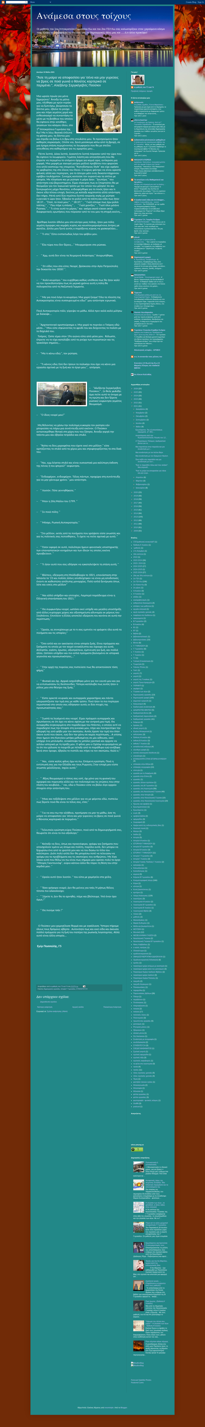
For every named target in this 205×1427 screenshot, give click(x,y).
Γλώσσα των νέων (140, 692)
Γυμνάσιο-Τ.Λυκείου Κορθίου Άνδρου (149, 330)
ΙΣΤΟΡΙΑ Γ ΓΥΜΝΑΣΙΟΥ (142, 853)
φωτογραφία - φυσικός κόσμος (145, 1100)
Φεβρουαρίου (141, 484)
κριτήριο (136, 892)
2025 (136, 392)
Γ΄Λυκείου (137, 655)
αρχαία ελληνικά (139, 609)
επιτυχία (136, 770)
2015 (136, 510)
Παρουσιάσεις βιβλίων (142, 993)
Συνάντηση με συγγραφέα (143, 1039)
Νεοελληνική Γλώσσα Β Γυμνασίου (147, 941)
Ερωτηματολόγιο (140, 807)
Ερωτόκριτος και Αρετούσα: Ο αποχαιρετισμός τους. (157, 1244)
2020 (136, 492)
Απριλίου (140, 477)
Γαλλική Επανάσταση (141, 661)
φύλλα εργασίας (139, 1094)
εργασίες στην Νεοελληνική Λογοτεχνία (148, 801)
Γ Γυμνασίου (138, 649)
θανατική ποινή (139, 828)
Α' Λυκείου (137, 594)
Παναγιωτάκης (139, 987)
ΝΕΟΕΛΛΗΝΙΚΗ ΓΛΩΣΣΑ (143, 935)
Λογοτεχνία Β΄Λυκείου (142, 908)
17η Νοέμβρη (138, 551)
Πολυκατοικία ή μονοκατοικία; (152, 1163)
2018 (136, 499)
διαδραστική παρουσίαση (143, 716)
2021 (136, 406)
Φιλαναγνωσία (139, 1085)
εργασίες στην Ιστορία (142, 795)
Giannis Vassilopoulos (143, 312)
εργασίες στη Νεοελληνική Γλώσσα (147, 792)
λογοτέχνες (137, 899)
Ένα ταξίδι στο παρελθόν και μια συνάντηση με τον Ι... (148, 460)
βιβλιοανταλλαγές (140, 637)
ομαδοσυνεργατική (140, 954)
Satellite (142, 1380)
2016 (136, 506)
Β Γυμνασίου (138, 621)
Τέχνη (135, 1079)
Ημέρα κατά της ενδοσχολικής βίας (147, 825)
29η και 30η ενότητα (141, 576)
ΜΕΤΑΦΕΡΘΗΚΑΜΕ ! (142, 222)
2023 (136, 399)
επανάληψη (138, 756)
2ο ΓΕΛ (136, 579)
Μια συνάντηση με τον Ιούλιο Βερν (149, 452)
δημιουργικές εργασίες (52, 989)
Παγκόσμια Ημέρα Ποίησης (144, 978)
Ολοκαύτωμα (138, 951)
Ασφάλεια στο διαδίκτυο (142, 615)
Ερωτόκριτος (138, 810)
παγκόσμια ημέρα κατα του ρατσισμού (148, 969)
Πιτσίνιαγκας (138, 1003)
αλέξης (136, 597)
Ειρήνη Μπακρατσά (141, 731)
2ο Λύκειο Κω (138, 585)
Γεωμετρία (137, 664)
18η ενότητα (138, 554)
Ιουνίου (139, 423)
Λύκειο (136, 914)
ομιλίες (136, 963)
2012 (136, 520)
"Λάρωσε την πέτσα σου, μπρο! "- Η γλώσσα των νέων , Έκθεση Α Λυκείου (157, 1323)
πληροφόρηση (139, 1006)
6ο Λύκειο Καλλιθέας (142, 374)
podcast (136, 1107)
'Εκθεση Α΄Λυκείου (140, 545)
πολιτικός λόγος (139, 1015)
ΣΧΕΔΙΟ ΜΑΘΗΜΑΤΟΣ (142, 1048)
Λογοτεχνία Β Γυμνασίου (143, 905)
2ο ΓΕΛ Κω (137, 582)
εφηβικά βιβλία (139, 816)
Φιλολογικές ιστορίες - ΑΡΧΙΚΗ (147, 350)
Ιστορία (136, 837)
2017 (136, 503)
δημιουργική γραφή (142, 257)
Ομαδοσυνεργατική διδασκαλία (145, 960)
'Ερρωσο (138, 293)
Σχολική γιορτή (139, 1052)
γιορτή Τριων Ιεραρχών (142, 682)
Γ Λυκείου (137, 652)
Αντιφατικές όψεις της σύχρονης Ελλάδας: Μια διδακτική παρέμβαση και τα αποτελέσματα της (157, 1183)
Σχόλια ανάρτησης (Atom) (57, 1011)
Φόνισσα (136, 1091)
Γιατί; (135, 670)
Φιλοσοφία (137, 1088)
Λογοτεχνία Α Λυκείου (141, 902)
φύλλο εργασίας (139, 1097)
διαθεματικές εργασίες (142, 719)
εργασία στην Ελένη (141, 776)
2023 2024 (137, 560)
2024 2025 (137, 566)
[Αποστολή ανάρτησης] (84, 986)
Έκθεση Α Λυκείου (140, 737)
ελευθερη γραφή (139, 750)
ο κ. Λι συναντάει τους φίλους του (148, 357)
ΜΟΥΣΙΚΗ (137, 929)
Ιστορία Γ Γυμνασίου (68, 989)
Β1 (134, 627)
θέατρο (136, 831)
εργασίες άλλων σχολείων (143, 782)
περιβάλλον (138, 1000)
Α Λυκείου (137, 591)
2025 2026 (137, 572)
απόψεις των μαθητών (142, 606)
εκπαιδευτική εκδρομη (142, 747)
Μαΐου (138, 427)
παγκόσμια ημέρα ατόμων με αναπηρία (148, 966)
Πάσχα (136, 997)
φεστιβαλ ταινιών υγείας (142, 1082)
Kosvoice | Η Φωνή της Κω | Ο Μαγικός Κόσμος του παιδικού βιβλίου (147, 365)
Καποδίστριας (139, 871)
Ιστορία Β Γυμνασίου (141, 847)
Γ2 (134, 658)
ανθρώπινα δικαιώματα (142, 603)
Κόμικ (135, 883)
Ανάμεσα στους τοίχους (83, 15)
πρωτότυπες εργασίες (142, 1021)
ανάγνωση (138, 102)
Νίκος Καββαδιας (140, 944)
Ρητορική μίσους (140, 1027)
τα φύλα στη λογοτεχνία (142, 1064)
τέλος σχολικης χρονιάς (142, 1073)
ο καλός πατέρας (140, 947)
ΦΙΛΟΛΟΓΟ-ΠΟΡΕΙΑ (142, 160)
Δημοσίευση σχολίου (48, 1002)
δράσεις (136, 725)
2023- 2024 (138, 563)
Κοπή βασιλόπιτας (140, 889)
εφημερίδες (137, 819)
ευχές (135, 813)
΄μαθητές (136, 548)
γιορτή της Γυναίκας (141, 679)
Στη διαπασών (139, 1036)
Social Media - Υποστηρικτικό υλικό (147, 277)
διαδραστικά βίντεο (141, 713)
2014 (136, 513)
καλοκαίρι (137, 865)
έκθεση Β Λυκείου (140, 741)
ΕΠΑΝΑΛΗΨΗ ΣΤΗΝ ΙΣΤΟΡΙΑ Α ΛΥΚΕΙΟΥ (150, 759)
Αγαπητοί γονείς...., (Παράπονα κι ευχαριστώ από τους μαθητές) (156, 1283)
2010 (136, 527)
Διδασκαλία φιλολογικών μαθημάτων (149, 140)
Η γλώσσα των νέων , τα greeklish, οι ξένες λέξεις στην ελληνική (155, 1205)
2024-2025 (137, 569)
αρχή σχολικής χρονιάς (142, 612)
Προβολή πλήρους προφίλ (141, 91)
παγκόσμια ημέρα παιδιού (143, 975)
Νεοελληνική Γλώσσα (141, 938)
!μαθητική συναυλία (143, 542)
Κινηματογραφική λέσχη (142, 880)
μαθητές (136, 917)
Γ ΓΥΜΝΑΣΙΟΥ (139, 646)
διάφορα (136, 722)
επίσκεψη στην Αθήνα (142, 764)
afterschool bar (140, 120)
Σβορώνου (137, 1030)
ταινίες (136, 1070)
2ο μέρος (137, 588)
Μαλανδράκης (139, 920)
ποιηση (136, 1009)
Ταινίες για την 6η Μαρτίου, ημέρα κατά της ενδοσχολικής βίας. (156, 1263)
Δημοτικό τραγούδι (141, 701)
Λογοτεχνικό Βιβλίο (141, 911)
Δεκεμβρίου (141, 409)
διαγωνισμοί (138, 704)
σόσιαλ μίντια (138, 1033)
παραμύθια (137, 990)
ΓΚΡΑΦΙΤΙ (137, 686)
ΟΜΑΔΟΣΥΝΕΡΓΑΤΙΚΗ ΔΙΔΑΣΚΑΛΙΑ (148, 957)
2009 (136, 531)
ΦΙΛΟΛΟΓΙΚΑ (139, 275)
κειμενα (136, 874)
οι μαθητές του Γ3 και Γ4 (144, 87)
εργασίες (136, 779)
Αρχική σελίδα (78, 1007)
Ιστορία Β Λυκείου (140, 850)
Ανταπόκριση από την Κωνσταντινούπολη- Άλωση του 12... (151, 436)
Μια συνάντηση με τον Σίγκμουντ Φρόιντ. (152, 456)
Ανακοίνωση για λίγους (142, 315)
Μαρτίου (139, 481)
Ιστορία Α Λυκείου (140, 841)
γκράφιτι (136, 689)
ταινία (135, 1067)
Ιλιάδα (135, 834)
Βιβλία (135, 634)
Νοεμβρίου (140, 413)
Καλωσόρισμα (139, 868)
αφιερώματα (138, 618)
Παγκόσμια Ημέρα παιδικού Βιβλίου (147, 972)
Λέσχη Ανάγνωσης (140, 896)
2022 (136, 403)
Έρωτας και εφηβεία (141, 804)
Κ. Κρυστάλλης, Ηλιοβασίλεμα (145, 259)
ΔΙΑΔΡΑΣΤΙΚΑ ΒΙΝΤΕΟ (142, 710)
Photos (148, 1380)
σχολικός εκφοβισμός (141, 1061)
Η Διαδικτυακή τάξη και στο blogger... (149, 200)
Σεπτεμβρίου (141, 420)
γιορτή (136, 676)
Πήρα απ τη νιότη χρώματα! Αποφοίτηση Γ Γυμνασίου (157, 1224)
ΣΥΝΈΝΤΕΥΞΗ (81, 989)
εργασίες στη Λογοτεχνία (143, 789)
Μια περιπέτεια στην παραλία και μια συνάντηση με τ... (150, 448)
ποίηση (136, 1012)
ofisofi (136, 237)
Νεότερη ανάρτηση (44, 1007)
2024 (136, 396)
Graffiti (136, 1103)
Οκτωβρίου (140, 416)
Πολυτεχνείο (138, 1018)
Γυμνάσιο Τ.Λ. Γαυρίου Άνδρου (147, 220)
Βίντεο (135, 643)
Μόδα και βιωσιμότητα (142, 926)
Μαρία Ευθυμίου (140, 923)
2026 (136, 389)
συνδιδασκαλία (139, 1042)
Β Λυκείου (137, 624)
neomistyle (109, 1408)
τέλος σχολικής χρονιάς (142, 1076)
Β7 (134, 631)
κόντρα (136, 886)
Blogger (124, 1408)
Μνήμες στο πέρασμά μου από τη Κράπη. (149, 184)
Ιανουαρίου (140, 488)
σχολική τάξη (138, 1058)
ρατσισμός (137, 1024)
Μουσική (136, 932)
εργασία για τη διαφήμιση (143, 773)
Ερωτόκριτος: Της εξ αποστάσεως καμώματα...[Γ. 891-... (149, 431)
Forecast (134, 1380)
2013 (136, 517)
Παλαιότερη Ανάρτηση (112, 1007)
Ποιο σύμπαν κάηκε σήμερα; (157, 1341)
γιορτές (136, 673)
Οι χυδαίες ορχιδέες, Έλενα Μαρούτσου (148, 105)
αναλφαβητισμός (140, 600)
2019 (136, 496)
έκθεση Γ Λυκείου (140, 744)
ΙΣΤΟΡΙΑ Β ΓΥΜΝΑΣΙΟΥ (142, 844)
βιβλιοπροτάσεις (139, 640)
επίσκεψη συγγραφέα (141, 767)
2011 (136, 524)
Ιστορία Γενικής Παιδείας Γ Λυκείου (147, 862)
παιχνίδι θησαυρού (141, 984)
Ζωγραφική (137, 822)
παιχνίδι (136, 981)
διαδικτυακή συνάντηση (142, 707)
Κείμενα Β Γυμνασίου (141, 877)
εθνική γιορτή (138, 728)
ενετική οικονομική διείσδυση (145, 753)
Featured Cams (137, 1383)
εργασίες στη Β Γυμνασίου (143, 786)
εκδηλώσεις (137, 734)
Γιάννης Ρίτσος (139, 667)
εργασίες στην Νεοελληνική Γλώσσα (147, 798)
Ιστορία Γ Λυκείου (140, 859)
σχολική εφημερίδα (140, 1055)
